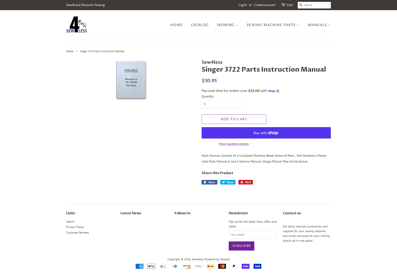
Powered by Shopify (217, 259)
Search (70, 221)
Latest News (130, 213)
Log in (243, 5)
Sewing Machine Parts (272, 25)
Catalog (200, 25)
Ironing (226, 25)
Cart (290, 5)
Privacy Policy (75, 227)
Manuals (318, 25)
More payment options (234, 144)
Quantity (208, 96)
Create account (265, 5)
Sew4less (197, 259)
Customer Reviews (77, 232)
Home (176, 25)
